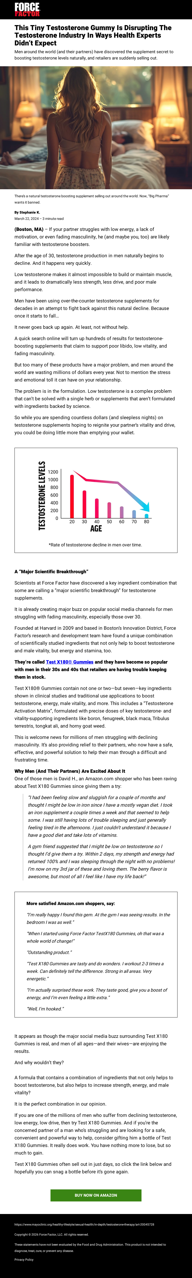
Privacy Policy (24, 1260)
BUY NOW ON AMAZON (96, 1195)
